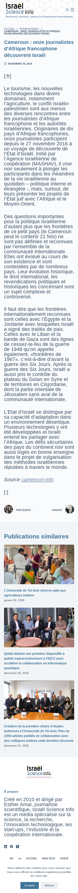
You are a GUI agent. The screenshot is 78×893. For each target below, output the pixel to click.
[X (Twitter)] (17, 846)
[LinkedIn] (5, 846)
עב (19, 858)
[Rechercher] (67, 9)
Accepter (29, 885)
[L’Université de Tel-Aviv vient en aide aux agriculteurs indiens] (39, 564)
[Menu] (72, 10)
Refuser (49, 885)
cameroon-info (37, 479)
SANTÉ (64, 858)
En (11, 858)
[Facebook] (11, 846)
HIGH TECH (48, 858)
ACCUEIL (31, 858)
